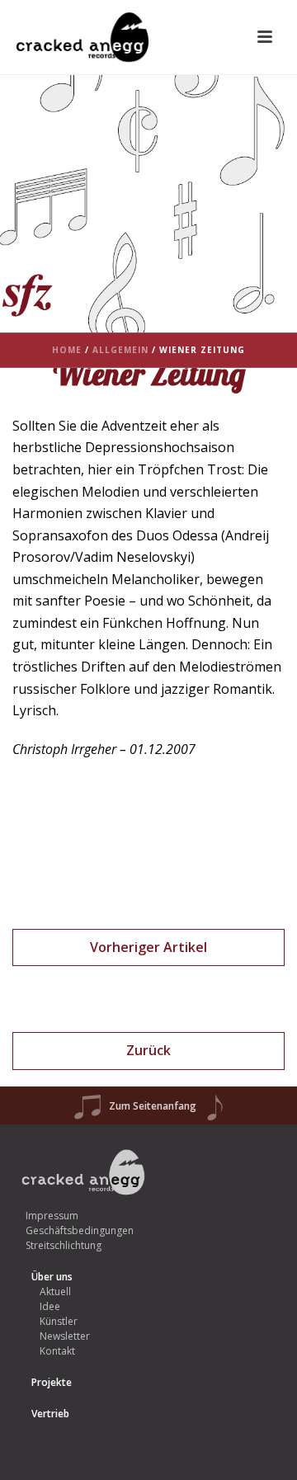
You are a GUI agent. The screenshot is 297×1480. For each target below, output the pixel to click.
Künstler (59, 1321)
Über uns (52, 1277)
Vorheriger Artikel (148, 947)
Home (67, 350)
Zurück (148, 1050)
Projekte (51, 1382)
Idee (50, 1306)
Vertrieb (50, 1414)
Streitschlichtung (63, 1245)
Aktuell (55, 1291)
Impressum (52, 1216)
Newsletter (65, 1336)
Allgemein (120, 350)
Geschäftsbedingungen (80, 1230)
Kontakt (57, 1351)
